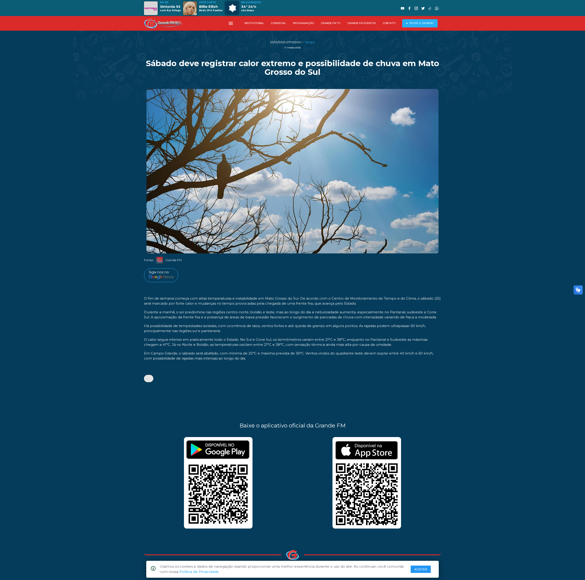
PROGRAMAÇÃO (303, 23)
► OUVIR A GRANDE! (420, 23)
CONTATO (389, 23)
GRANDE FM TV (330, 23)
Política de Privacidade (199, 571)
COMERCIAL (278, 23)
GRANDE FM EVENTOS (361, 23)
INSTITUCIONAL (254, 23)
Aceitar (420, 569)
